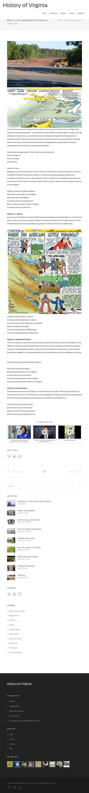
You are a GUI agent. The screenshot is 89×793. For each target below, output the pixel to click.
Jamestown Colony (15, 639)
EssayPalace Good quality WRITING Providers (24, 721)
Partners (12, 701)
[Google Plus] (20, 456)
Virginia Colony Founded (73, 20)
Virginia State (13, 643)
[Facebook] (9, 456)
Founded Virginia (14, 629)
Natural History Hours (16, 711)
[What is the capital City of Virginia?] (10, 764)
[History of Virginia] (25, 4)
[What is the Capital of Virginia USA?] (31, 764)
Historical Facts (14, 634)
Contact (72, 13)
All (20, 783)
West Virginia (13, 648)
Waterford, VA (14, 716)
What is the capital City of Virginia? (29, 547)
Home (44, 13)
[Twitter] (14, 456)
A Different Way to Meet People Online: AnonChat (34, 501)
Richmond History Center (26, 538)
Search (81, 13)
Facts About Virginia (15, 652)
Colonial (11, 625)
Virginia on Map (14, 706)
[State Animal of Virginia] (66, 764)
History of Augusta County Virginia (29, 529)
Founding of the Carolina (26, 566)
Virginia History (14, 616)
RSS (10, 749)
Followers (12, 620)
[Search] (79, 486)
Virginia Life (21, 575)
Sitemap (63, 13)
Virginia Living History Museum (27, 557)
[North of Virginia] (59, 764)
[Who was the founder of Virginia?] (52, 764)
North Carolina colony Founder (28, 520)
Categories (53, 13)
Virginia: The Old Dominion (26, 511)
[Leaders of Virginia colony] (45, 764)
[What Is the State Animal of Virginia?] (24, 764)
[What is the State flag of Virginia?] (17, 764)
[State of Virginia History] (38, 764)
